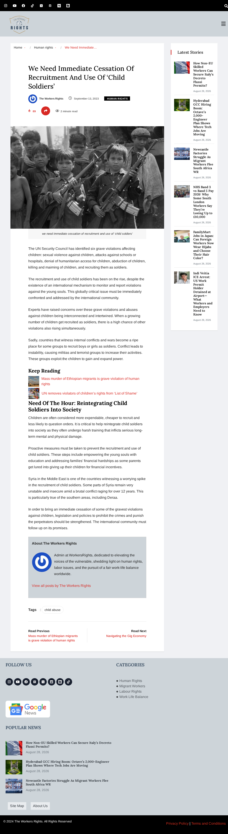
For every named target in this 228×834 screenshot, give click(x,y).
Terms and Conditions (208, 823)
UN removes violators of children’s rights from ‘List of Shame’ (89, 393)
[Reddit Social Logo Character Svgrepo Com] (50, 5)
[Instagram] (5, 5)
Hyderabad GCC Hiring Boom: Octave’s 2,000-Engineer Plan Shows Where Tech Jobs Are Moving (202, 117)
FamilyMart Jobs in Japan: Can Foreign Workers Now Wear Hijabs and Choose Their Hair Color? (203, 245)
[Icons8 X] (41, 5)
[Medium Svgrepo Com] (59, 5)
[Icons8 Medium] (34, 682)
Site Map (17, 806)
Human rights (43, 47)
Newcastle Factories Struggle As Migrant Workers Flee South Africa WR (203, 160)
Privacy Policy (177, 823)
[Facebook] (23, 5)
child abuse (53, 610)
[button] (223, 24)
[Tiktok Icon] (32, 5)
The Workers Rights (51, 98)
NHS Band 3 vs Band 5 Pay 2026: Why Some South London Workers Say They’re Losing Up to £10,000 (203, 202)
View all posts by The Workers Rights (61, 586)
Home (18, 47)
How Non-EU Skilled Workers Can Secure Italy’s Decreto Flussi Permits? (203, 74)
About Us (40, 806)
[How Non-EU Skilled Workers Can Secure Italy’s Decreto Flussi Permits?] (182, 67)
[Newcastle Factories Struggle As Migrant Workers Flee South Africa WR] (182, 154)
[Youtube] (14, 5)
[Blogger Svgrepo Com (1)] (68, 5)
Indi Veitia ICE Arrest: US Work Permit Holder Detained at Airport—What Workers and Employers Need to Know (202, 293)
